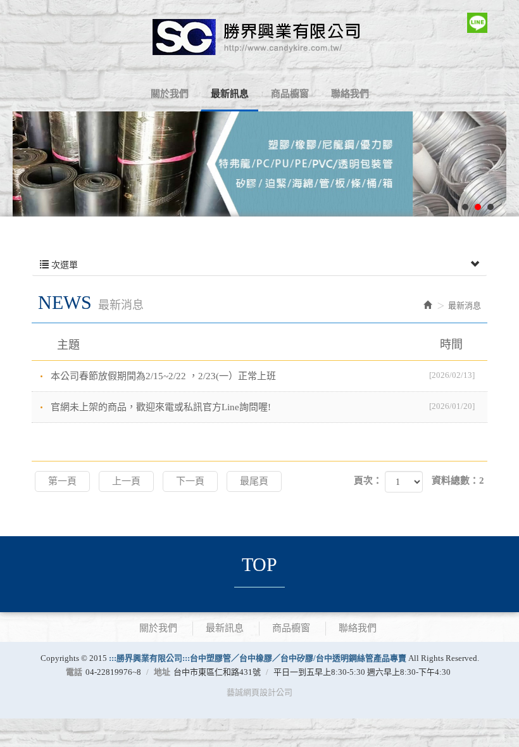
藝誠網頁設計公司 (259, 692)
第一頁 (62, 481)
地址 (162, 672)
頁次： (368, 480)
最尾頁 (254, 481)
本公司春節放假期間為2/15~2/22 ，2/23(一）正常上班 (263, 375)
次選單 (63, 265)
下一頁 (190, 481)
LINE (477, 23)
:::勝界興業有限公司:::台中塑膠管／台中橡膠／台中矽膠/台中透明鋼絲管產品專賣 (259, 37)
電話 (74, 672)
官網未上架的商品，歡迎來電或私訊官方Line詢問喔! (263, 406)
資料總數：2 (458, 480)
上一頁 (126, 481)
